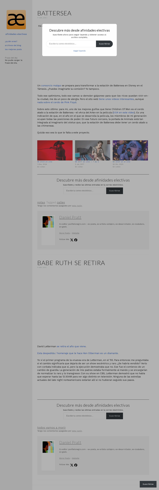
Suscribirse (104, 44)
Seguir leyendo (79, 51)
